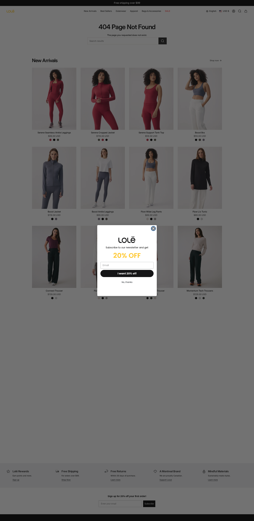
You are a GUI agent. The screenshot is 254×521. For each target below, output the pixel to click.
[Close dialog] (153, 228)
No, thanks (127, 282)
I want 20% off (127, 273)
